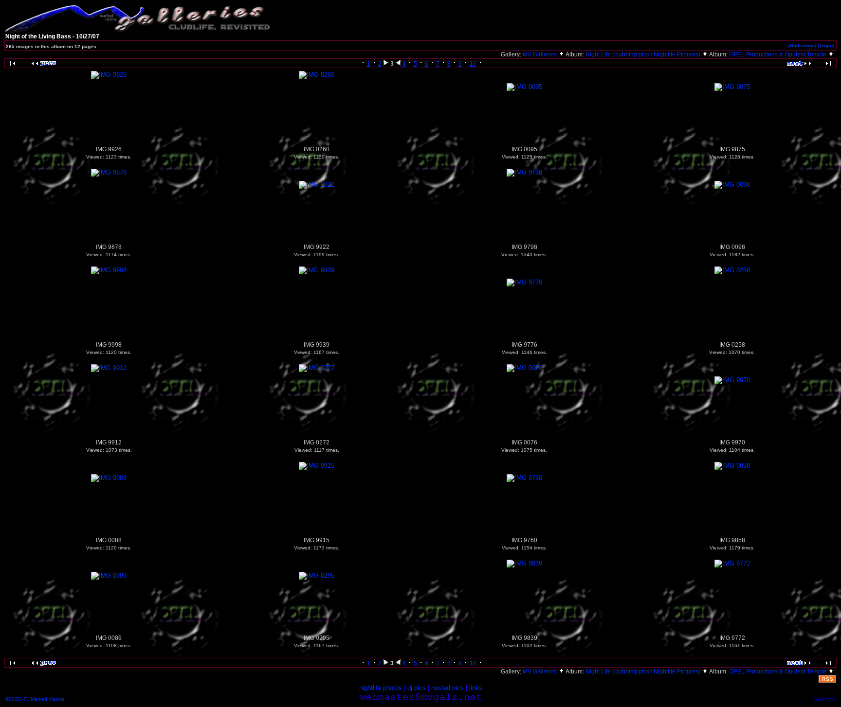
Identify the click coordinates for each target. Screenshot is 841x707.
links (475, 687)
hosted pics (447, 687)
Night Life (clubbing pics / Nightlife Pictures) (643, 54)
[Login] (826, 45)
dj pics (416, 687)
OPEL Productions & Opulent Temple (778, 54)
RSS (828, 679)
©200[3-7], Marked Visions (35, 699)
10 (473, 63)
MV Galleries (540, 54)
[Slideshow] (802, 45)
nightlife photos (380, 687)
